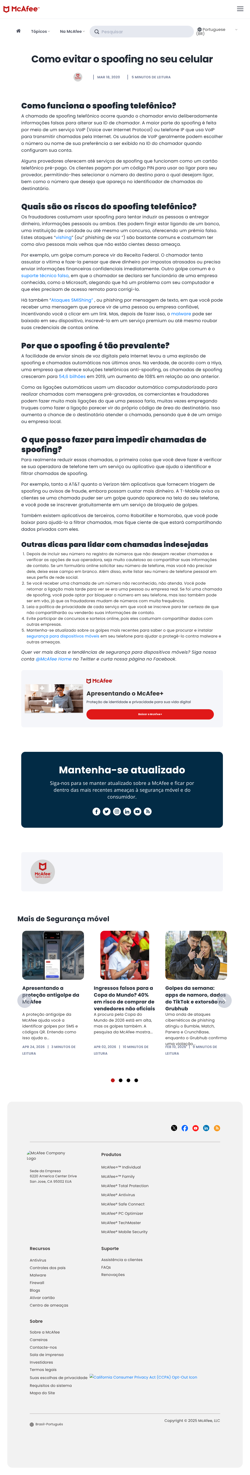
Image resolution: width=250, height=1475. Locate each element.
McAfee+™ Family (118, 1176)
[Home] (19, 32)
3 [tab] (128, 1080)
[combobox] (217, 31)
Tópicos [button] (39, 31)
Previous (24, 1000)
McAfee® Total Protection (125, 1186)
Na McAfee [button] (71, 31)
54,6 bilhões (72, 377)
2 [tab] (121, 1080)
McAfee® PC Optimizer (122, 1213)
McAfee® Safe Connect (123, 1204)
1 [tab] (113, 1080)
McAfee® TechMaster (121, 1223)
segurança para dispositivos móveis (63, 636)
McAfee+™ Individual (121, 1167)
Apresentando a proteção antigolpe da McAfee (50, 995)
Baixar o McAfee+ (150, 714)
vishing (64, 238)
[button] (217, 31)
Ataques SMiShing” (72, 300)
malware (181, 314)
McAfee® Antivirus (118, 1195)
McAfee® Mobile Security (124, 1232)
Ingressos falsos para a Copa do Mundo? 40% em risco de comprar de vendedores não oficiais (124, 998)
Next (224, 1000)
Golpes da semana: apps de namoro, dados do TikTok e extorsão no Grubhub (195, 998)
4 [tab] (136, 1080)
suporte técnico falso (45, 276)
